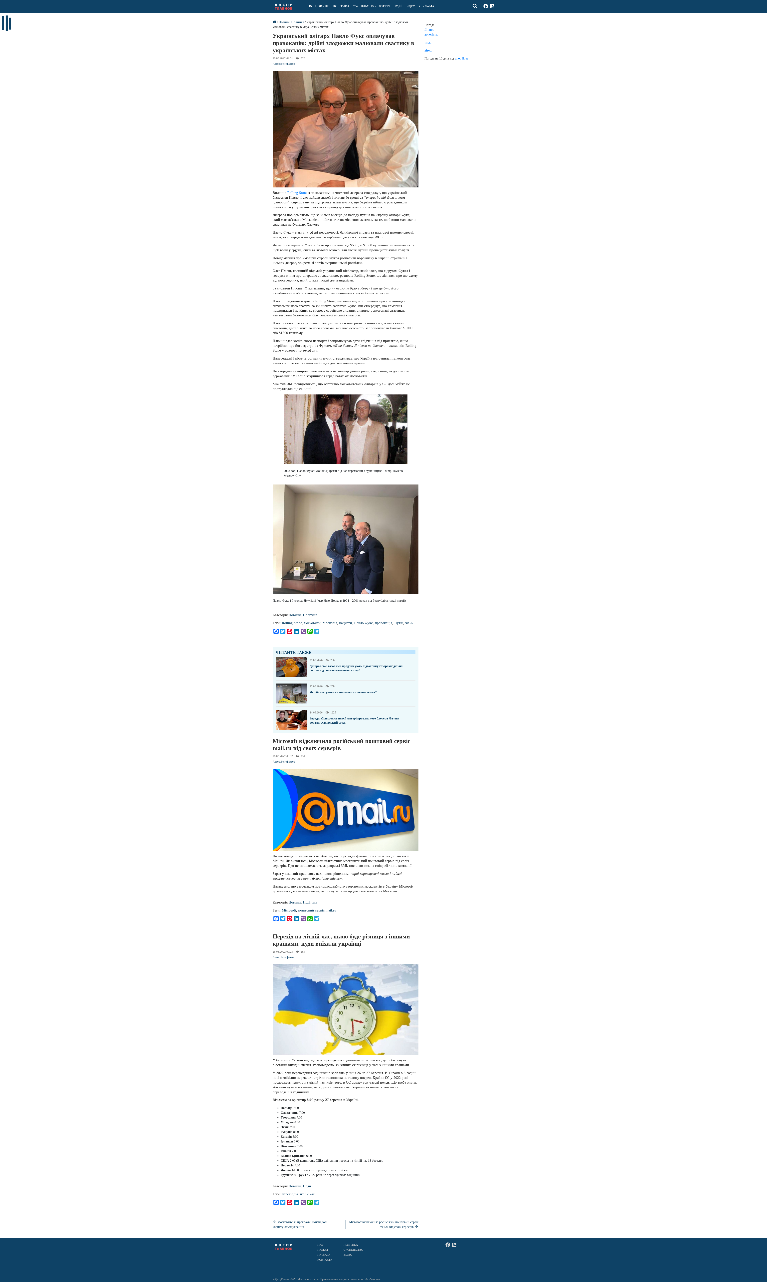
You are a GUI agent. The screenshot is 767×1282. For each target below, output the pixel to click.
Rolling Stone (297, 193)
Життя (384, 6)
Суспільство (364, 6)
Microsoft (289, 910)
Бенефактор (288, 63)
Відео (410, 6)
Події (397, 6)
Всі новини (319, 6)
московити (312, 623)
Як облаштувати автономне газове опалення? (343, 692)
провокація (383, 623)
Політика (341, 6)
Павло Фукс (363, 623)
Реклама (427, 6)
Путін (398, 623)
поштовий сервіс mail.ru (317, 910)
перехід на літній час (298, 1194)
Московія (330, 623)
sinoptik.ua (461, 58)
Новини (284, 22)
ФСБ (408, 623)
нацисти (345, 623)
